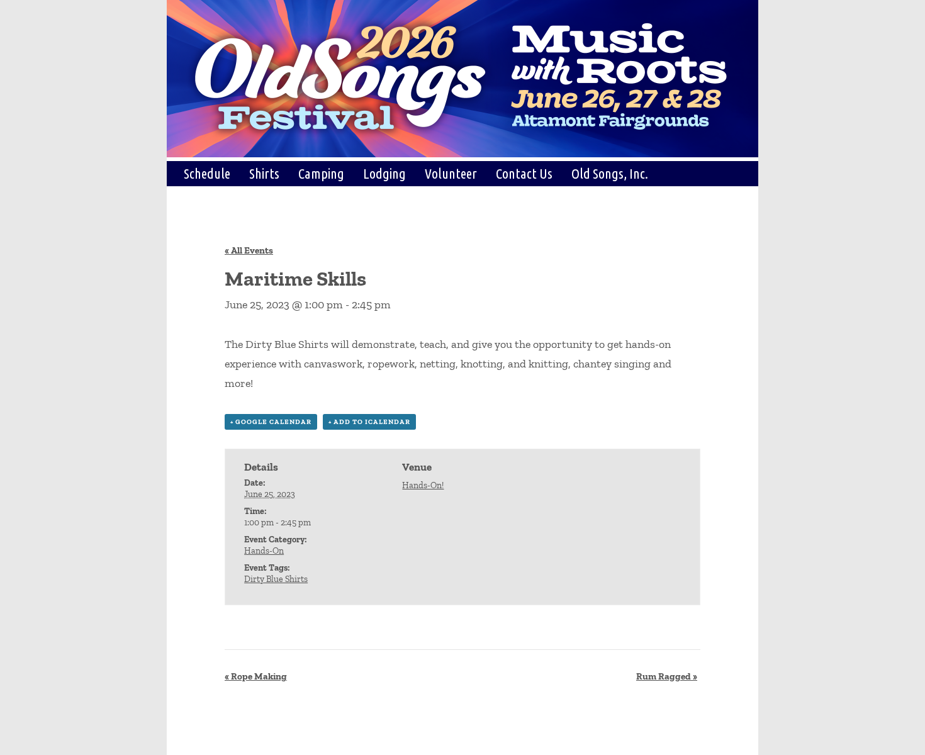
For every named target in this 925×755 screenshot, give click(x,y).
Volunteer (451, 173)
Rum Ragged (666, 676)
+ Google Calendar (270, 422)
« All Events (249, 250)
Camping (321, 173)
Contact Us (524, 173)
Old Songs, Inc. (609, 173)
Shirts (264, 173)
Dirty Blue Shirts (276, 579)
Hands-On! (423, 485)
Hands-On (264, 550)
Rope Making (256, 676)
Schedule (207, 173)
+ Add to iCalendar (369, 422)
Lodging (384, 173)
